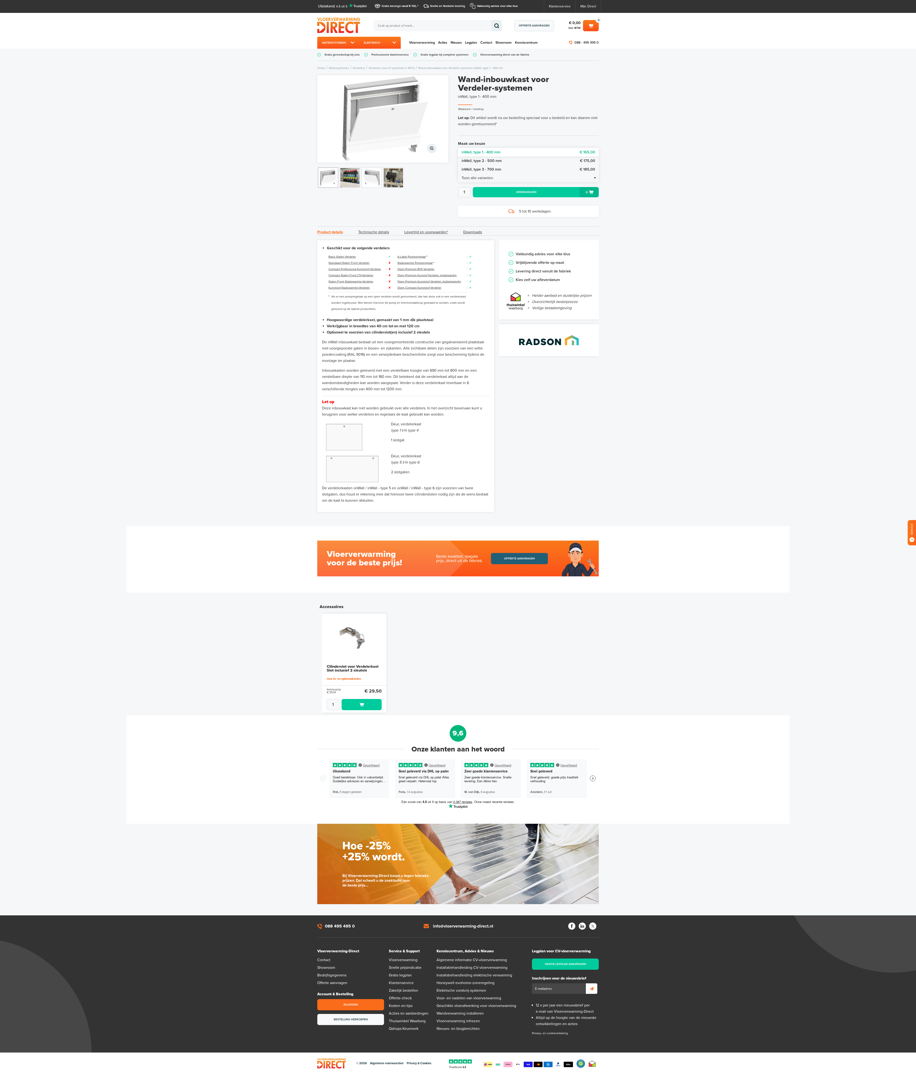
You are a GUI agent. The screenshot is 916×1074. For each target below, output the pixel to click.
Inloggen (351, 1004)
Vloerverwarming (422, 43)
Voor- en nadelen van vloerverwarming (469, 998)
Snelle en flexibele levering (447, 6)
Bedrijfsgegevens (331, 975)
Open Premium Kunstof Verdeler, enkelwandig (427, 275)
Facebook (571, 926)
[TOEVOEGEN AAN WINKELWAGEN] (354, 704)
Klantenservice (560, 6)
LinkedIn (582, 926)
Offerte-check (400, 998)
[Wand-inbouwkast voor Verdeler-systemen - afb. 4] (393, 178)
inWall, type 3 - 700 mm (528, 169)
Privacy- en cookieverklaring (550, 1033)
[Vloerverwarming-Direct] (340, 25)
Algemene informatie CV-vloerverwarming (472, 960)
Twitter (592, 926)
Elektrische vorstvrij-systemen (461, 990)
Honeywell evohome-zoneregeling (465, 982)
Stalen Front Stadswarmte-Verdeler (350, 281)
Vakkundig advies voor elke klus (497, 6)
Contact (486, 43)
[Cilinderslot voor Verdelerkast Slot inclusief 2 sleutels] (354, 638)
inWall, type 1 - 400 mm (528, 152)
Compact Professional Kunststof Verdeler (354, 269)
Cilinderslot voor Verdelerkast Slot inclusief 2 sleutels (353, 668)
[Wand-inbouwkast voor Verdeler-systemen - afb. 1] (382, 119)
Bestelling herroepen (351, 1019)
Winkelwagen (591, 25)
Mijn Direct (588, 6)
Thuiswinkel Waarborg (407, 1021)
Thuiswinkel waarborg (592, 1063)
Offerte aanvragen (534, 25)
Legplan (471, 43)
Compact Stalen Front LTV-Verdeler (350, 275)
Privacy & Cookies (419, 1063)
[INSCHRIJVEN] (591, 988)
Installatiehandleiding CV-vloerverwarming (472, 967)
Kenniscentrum (526, 43)
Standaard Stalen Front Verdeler (349, 263)
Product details (330, 232)
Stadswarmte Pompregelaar (415, 263)
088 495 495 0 (340, 926)
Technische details (373, 232)
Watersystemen (334, 42)
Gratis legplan (400, 975)
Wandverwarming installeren (460, 1013)
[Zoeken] (496, 25)
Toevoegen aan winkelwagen (362, 704)
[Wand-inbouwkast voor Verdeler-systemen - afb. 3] (371, 178)
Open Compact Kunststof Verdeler (419, 287)
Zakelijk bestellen (403, 990)
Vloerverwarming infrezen (458, 1021)
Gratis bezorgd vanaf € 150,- (399, 6)
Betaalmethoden (528, 1063)
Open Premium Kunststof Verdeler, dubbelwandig (429, 281)
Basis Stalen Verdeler (342, 256)
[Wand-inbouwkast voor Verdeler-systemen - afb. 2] (350, 178)
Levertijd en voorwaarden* (426, 232)
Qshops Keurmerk (403, 1028)
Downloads (472, 232)
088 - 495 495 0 (586, 43)
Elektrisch (372, 42)
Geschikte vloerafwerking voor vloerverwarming (476, 1005)
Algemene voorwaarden (387, 1063)
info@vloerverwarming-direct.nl (463, 926)
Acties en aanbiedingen (408, 1013)
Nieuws (456, 43)
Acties (442, 43)
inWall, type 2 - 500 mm (528, 160)
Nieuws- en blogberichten (458, 1028)
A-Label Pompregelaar (411, 256)
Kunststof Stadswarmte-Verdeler (349, 287)
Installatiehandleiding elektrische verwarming (474, 975)
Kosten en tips (400, 1005)
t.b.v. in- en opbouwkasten (344, 678)
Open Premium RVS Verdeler (415, 269)
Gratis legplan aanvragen (565, 964)
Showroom (503, 43)
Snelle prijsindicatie (405, 967)
